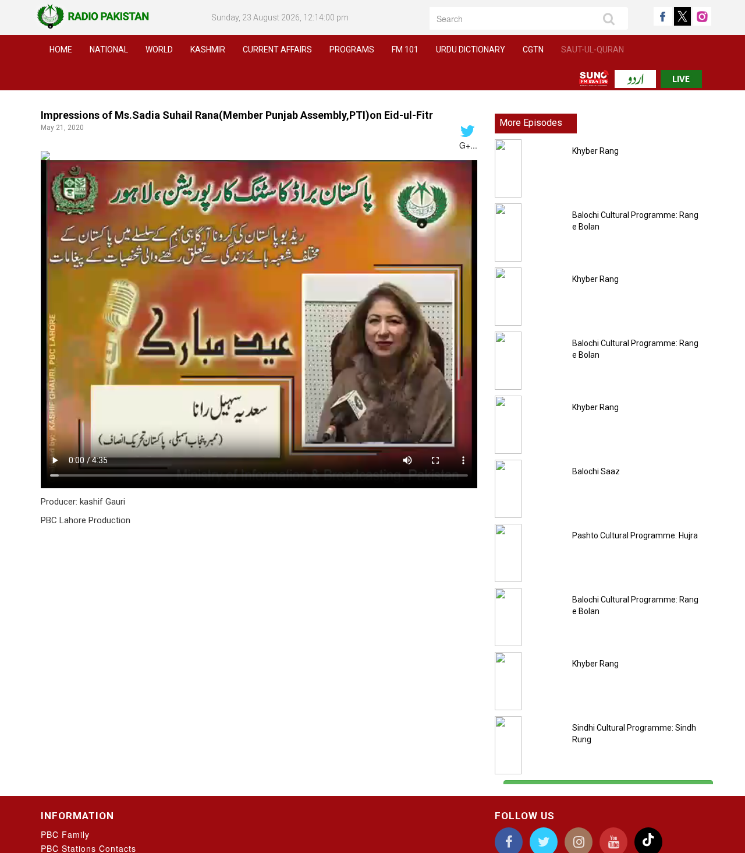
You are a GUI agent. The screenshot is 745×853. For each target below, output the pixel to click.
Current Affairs (277, 49)
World (159, 49)
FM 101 (405, 49)
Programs (351, 49)
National (109, 49)
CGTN (533, 49)
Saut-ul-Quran (592, 49)
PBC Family (65, 834)
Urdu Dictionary (470, 49)
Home (60, 49)
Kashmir (207, 49)
